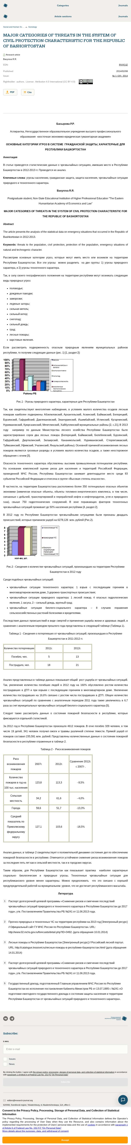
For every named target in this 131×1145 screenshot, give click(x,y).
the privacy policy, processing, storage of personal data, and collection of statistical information (73, 1072)
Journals (123, 5)
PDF (12, 92)
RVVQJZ (123, 64)
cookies (91, 1124)
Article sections (63, 16)
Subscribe (65, 1082)
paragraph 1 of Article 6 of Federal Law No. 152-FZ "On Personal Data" (37, 1075)
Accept (65, 1140)
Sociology (32, 27)
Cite (29, 92)
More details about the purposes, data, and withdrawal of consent (35, 1131)
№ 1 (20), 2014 (120, 76)
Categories (63, 5)
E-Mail (6, 1041)
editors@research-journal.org (20, 1100)
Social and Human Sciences (13, 27)
